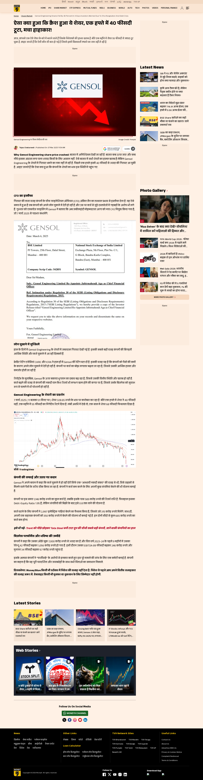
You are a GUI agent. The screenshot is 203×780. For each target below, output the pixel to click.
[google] (111, 149)
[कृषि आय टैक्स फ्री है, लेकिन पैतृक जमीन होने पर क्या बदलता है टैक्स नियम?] (149, 92)
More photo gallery (163, 297)
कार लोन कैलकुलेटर (71, 756)
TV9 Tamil (129, 748)
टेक (28, 748)
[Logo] (17, 776)
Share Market (60, 8)
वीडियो (89, 740)
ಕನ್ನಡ (78, 1)
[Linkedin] (85, 720)
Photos (145, 8)
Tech (137, 8)
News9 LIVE (117, 752)
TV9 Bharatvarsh (119, 740)
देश (15, 748)
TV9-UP (137, 1)
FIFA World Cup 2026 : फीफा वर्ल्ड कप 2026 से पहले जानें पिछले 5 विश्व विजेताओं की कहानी (174, 243)
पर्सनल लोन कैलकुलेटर (91, 752)
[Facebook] (104, 774)
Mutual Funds (90, 8)
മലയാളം (127, 1)
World (122, 8)
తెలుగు (84, 1)
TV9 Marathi (134, 740)
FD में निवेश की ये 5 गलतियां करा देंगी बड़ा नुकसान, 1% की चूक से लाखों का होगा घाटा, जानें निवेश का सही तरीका (174, 287)
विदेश (21, 748)
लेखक (65, 740)
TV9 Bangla (130, 744)
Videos (155, 8)
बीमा (30, 744)
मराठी (92, 1)
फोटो (81, 740)
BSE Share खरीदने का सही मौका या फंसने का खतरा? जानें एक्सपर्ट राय (174, 121)
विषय (73, 740)
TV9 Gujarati (143, 744)
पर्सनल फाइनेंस (40, 740)
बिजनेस (17, 740)
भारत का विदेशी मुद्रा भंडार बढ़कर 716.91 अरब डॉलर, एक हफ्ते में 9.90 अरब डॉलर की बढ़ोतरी (174, 107)
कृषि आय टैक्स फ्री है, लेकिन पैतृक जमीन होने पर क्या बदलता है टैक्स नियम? (173, 92)
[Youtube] (80, 720)
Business (111, 8)
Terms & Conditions (170, 760)
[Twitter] (64, 720)
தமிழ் (119, 1)
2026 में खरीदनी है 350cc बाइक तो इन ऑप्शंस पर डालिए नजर (174, 258)
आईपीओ (38, 744)
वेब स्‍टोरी (98, 740)
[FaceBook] (70, 720)
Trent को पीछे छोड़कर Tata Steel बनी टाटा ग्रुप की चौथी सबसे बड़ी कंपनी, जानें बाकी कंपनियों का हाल (80, 528)
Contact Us (166, 740)
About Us (165, 744)
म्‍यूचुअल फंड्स (19, 744)
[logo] (17, 8)
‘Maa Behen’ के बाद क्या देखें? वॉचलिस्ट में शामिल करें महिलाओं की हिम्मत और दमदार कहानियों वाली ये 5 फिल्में (163, 229)
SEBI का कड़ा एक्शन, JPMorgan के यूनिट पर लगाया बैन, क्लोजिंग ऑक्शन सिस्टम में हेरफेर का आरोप (174, 136)
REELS (102, 8)
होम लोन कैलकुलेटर (71, 752)
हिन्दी (64, 1)
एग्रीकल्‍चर (37, 748)
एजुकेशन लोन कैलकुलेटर (92, 756)
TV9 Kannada (117, 744)
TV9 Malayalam (141, 748)
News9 (70, 1)
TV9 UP (153, 748)
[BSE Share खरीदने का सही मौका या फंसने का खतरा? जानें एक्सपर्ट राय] (149, 121)
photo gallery (153, 191)
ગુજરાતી (99, 1)
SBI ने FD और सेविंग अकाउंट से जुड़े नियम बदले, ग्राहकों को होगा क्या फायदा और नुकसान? (174, 77)
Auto (130, 8)
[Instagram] (75, 720)
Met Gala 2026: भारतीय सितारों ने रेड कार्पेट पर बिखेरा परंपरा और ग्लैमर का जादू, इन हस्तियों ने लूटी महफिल (174, 272)
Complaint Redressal (170, 756)
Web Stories (27, 651)
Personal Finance (169, 8)
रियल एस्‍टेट (49, 744)
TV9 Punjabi (117, 748)
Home (43, 8)
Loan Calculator (72, 746)
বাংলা (106, 1)
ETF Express (75, 8)
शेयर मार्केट (27, 740)
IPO (49, 8)
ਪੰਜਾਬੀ (112, 1)
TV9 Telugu (145, 740)
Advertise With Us (169, 748)
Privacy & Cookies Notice (172, 752)
